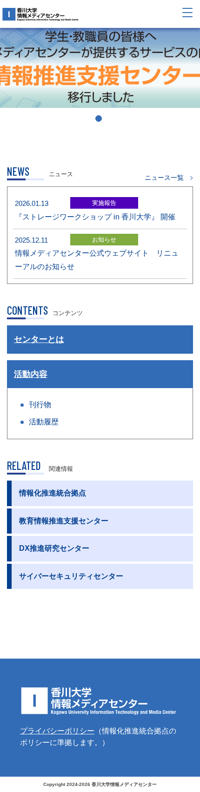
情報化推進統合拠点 (52, 493)
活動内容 (30, 374)
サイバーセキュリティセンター (71, 576)
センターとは (39, 339)
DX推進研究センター (54, 548)
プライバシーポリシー (57, 731)
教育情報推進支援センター (63, 521)
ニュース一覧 (164, 177)
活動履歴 (44, 422)
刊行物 (40, 405)
